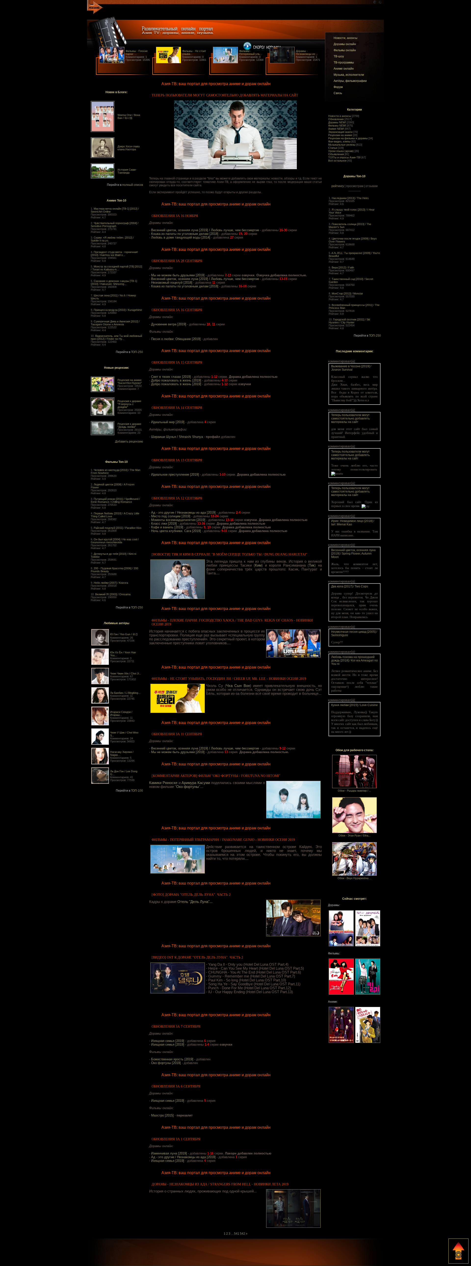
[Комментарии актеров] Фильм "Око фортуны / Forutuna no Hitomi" (216, 776)
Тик (311, 565)
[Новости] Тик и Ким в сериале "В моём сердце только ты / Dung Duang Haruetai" (229, 554)
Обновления (336, 119)
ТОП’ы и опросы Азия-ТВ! (344, 157)
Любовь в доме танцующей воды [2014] (180, 237)
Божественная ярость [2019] (172, 1059)
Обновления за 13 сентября (177, 460)
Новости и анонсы (339, 115)
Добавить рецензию (129, 441)
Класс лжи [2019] (164, 523)
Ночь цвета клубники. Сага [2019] (176, 531)
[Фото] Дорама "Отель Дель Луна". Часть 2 (191, 895)
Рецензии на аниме (340, 135)
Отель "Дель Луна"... (194, 902)
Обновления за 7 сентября (176, 1026)
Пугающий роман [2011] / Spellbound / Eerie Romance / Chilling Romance (115, 500)
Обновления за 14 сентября (177, 408)
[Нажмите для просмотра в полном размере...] (235, 168)
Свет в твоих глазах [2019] (171, 377)
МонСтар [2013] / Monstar (347, 293)
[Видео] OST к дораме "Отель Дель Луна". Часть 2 (197, 957)
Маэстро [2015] (162, 1115)
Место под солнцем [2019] (170, 516)
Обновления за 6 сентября (176, 1086)
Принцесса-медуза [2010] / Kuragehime (118, 309)
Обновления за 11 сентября (177, 734)
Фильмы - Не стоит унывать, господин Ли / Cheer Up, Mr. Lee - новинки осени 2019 (229, 679)
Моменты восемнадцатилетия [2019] (178, 520)
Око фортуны (187, 787)
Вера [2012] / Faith (343, 267)
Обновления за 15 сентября (177, 362)
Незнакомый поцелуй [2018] (171, 282)
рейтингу (337, 186)
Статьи (332, 147)
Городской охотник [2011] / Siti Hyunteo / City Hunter (349, 321)
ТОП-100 (137, 790)
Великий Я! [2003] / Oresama (113, 594)
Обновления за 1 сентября (176, 1139)
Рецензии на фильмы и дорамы (348, 138)
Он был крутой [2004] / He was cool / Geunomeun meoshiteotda (115, 541)
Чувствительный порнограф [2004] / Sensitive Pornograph (114, 225)
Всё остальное (337, 160)
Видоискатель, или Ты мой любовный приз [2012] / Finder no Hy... (116, 337)
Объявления (336, 154)
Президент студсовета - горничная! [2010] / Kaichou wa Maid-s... (114, 253)
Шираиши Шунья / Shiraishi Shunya (177, 437)
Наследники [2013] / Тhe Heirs (350, 198)
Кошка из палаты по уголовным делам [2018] (184, 234)
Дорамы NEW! (337, 122)
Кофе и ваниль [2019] (167, 527)
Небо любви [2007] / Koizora (111, 582)
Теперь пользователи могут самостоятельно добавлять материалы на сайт (225, 95)
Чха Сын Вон (238, 686)
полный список (132, 185)
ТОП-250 (137, 352)
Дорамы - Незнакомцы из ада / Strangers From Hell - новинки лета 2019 (220, 1184)
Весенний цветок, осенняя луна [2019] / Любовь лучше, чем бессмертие (205, 230)
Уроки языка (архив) (341, 151)
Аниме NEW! (336, 128)
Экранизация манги (340, 131)
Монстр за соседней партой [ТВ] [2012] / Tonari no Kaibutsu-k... (116, 268)
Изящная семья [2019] (167, 1041)
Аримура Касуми (196, 783)
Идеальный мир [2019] (167, 422)
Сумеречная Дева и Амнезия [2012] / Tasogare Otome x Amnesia (115, 323)
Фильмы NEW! (337, 125)
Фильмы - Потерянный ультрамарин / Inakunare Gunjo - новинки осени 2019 (223, 840)
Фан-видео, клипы (339, 141)
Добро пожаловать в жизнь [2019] (176, 380)
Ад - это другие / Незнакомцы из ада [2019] (183, 512)
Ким (258, 565)
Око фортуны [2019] (166, 1063)
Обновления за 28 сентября (177, 261)
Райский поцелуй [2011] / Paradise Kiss (118, 527)
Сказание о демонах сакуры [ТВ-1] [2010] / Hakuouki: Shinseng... (114, 282)
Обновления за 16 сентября (177, 310)
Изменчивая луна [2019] (169, 1153)
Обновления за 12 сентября (177, 498)
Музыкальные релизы (341, 144)
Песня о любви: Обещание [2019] (176, 339)
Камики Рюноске (163, 783)
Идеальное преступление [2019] (175, 474)
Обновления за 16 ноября (175, 216)
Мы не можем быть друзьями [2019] (178, 275)
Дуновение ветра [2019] (168, 324)
